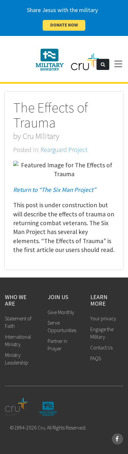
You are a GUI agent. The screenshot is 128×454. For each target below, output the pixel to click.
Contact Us (101, 347)
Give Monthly (61, 312)
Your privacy (103, 318)
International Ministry (18, 340)
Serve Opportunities (62, 326)
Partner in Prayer (57, 345)
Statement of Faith (18, 322)
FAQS (95, 358)
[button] (102, 64)
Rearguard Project (63, 150)
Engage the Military (102, 333)
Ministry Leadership (16, 359)
